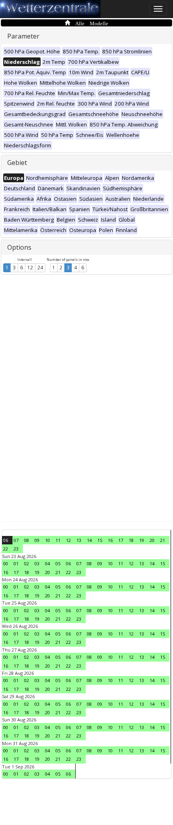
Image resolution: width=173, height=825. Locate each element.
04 (47, 563)
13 (78, 540)
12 (30, 267)
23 (16, 549)
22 (5, 549)
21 (162, 540)
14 (89, 540)
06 (5, 540)
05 (58, 563)
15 (99, 540)
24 (40, 267)
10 (47, 540)
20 (152, 540)
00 (5, 563)
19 (141, 540)
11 (58, 540)
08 (26, 540)
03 (37, 563)
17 (120, 540)
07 (16, 540)
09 (37, 540)
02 (26, 563)
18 (131, 540)
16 (110, 540)
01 (16, 563)
